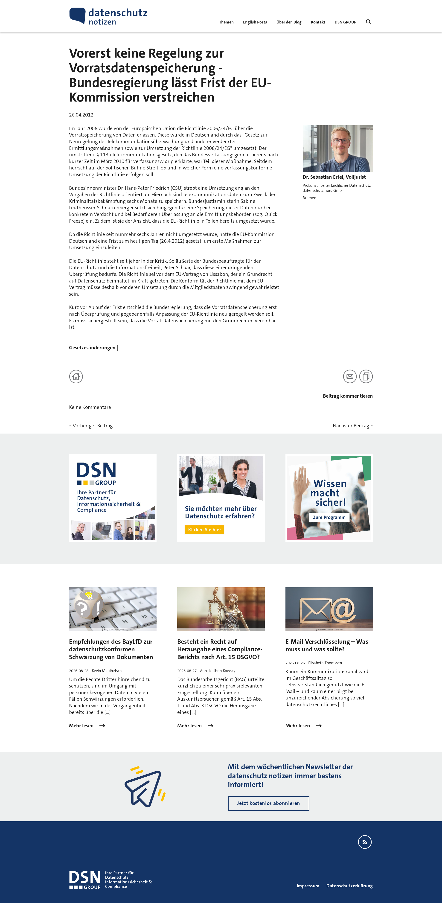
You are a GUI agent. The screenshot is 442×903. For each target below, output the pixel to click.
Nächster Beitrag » (353, 425)
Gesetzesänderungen (92, 347)
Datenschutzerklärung (349, 886)
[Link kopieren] (366, 376)
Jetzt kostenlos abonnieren (268, 803)
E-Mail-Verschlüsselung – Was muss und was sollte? (326, 646)
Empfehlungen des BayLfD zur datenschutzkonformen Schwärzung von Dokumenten (111, 649)
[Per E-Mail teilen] (350, 376)
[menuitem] (345, 21)
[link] (255, 21)
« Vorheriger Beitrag (91, 425)
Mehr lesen (82, 725)
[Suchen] (368, 21)
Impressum (308, 886)
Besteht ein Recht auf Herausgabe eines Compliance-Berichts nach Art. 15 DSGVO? (219, 649)
